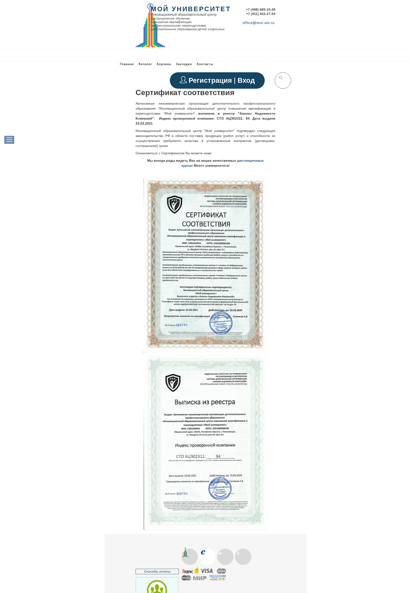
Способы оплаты (157, 571)
